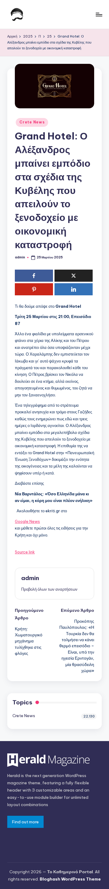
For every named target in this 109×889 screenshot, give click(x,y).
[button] (49, 589)
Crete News (32, 122)
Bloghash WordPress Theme (70, 879)
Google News (27, 521)
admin (30, 578)
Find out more (25, 822)
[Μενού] (99, 14)
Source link (25, 551)
